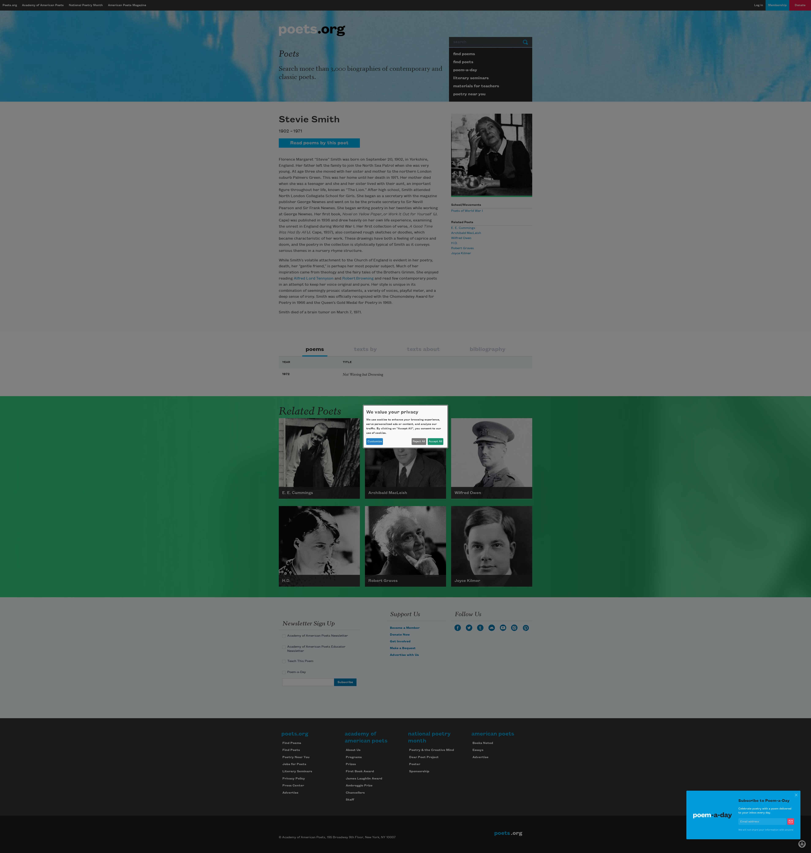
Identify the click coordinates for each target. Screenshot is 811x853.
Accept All (435, 441)
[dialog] (405, 426)
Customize (374, 441)
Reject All (419, 441)
